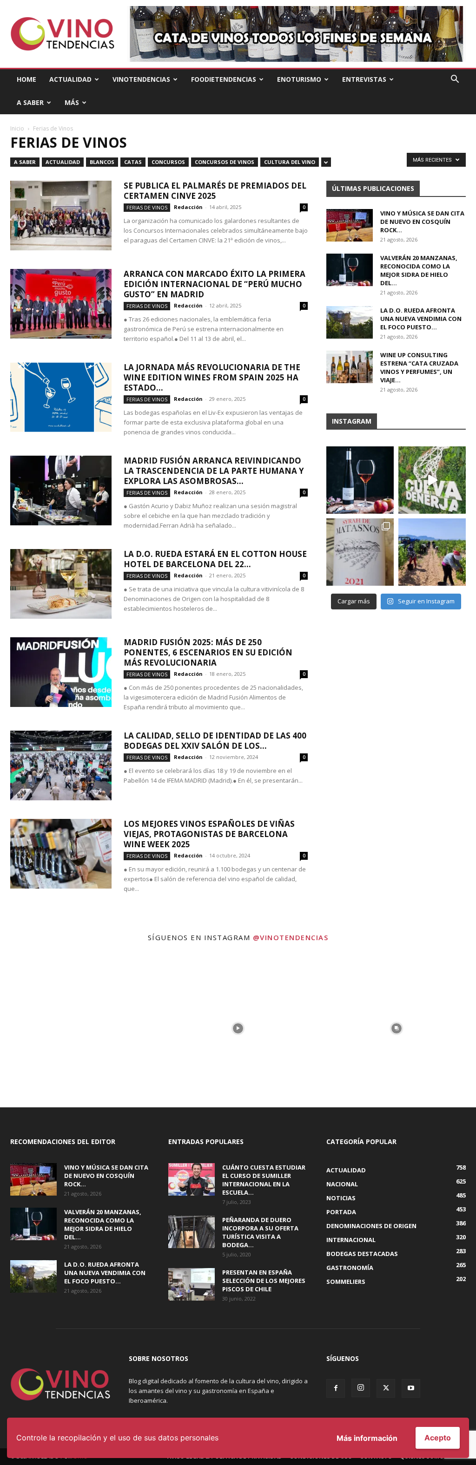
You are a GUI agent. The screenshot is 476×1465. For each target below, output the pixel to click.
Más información (367, 1438)
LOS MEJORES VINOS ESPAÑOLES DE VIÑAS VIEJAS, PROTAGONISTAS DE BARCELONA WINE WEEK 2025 (209, 834)
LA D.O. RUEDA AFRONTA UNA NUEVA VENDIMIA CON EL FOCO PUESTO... (421, 318)
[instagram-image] (79, 1028)
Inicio (17, 128)
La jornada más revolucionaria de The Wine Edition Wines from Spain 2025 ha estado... (212, 377)
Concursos (168, 161)
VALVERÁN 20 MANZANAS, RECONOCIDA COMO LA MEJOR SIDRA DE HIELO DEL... (418, 270)
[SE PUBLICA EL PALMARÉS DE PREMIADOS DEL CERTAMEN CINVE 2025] (61, 215)
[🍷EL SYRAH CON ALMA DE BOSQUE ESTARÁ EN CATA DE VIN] (360, 552)
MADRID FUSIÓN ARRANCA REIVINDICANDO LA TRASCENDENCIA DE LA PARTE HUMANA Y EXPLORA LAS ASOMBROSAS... (214, 470)
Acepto (437, 1437)
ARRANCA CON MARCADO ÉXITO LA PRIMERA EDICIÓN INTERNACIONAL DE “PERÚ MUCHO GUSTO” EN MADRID (214, 284)
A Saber (30, 102)
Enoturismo (299, 79)
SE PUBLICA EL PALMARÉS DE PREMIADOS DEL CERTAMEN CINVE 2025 (215, 190)
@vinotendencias (291, 937)
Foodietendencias (223, 79)
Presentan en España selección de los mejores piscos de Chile (263, 1280)
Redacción (188, 206)
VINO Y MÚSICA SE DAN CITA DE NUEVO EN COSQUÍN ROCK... (422, 221)
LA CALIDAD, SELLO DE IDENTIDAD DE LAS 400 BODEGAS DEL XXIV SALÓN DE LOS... (215, 740)
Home (26, 79)
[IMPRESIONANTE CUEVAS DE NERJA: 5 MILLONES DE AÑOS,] (432, 480)
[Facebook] (335, 1388)
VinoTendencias (141, 79)
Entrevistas (364, 79)
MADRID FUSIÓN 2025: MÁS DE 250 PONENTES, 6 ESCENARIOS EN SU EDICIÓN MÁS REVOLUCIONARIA (208, 652)
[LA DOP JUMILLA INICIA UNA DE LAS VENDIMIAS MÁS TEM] (432, 552)
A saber (25, 161)
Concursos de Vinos (224, 161)
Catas (133, 161)
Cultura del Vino (289, 161)
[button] (454, 80)
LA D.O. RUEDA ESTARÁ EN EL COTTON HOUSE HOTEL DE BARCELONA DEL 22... (215, 559)
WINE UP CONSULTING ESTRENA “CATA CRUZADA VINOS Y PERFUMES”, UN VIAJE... (419, 367)
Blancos (102, 161)
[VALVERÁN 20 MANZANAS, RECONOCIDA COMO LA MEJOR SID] (360, 480)
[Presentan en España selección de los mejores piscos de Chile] (191, 1284)
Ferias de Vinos (146, 207)
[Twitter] (386, 1388)
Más (72, 102)
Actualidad (70, 79)
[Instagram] (360, 1388)
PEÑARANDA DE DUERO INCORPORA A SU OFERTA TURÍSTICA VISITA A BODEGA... (260, 1232)
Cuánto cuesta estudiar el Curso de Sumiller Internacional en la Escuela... (263, 1180)
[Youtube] (411, 1388)
